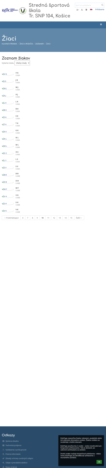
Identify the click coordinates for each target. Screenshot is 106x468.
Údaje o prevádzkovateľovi (16, 462)
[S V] (8, 167)
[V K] (8, 211)
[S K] (8, 117)
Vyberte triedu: (8, 63)
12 (54, 218)
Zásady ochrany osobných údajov (19, 458)
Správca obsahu (12, 441)
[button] (86, 10)
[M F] (8, 189)
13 (60, 218)
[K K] (8, 131)
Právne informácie (13, 454)
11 (48, 218)
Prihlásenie (99, 9)
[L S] (8, 160)
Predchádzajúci (12, 218)
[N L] (8, 139)
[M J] (8, 88)
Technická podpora (13, 445)
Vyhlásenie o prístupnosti (16, 449)
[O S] (8, 153)
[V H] (8, 196)
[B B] (8, 175)
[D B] (8, 182)
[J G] (8, 81)
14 (66, 218)
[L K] (8, 103)
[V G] (8, 74)
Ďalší (78, 218)
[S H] (8, 203)
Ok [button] (99, 462)
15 (71, 218)
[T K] (8, 124)
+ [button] (78, 9)
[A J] (8, 95)
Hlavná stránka (9, 43)
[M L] (8, 146)
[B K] (8, 110)
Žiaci (48, 43)
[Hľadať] (102, 5)
